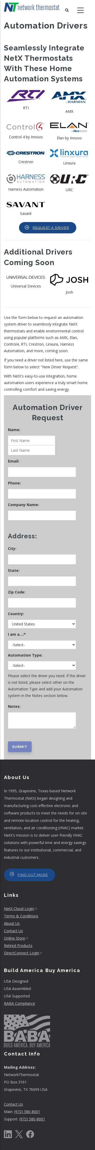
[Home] (31, 7)
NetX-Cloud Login (19, 908)
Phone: (15, 483)
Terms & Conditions (21, 915)
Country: (16, 613)
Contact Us (13, 930)
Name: (14, 429)
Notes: (14, 706)
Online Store (14, 938)
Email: (14, 461)
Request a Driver (51, 228)
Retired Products (18, 945)
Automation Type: (26, 655)
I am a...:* (17, 634)
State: (14, 570)
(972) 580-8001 (27, 1111)
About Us (12, 923)
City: (12, 548)
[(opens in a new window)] (8, 1133)
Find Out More (33, 875)
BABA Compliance (19, 1003)
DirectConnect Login (21, 952)
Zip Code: (17, 592)
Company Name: (24, 504)
